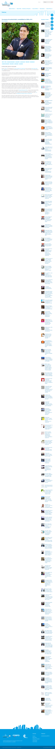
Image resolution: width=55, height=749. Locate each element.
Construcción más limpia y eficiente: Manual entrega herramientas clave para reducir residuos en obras (48, 492)
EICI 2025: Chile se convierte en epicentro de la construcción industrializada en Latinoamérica (48, 532)
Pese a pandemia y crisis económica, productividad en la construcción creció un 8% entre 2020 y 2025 (48, 275)
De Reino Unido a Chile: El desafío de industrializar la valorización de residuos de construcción (48, 329)
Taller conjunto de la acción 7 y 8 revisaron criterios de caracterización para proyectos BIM (48, 526)
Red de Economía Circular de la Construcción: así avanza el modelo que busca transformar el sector (48, 705)
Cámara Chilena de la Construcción (19, 68)
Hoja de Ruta (19, 8)
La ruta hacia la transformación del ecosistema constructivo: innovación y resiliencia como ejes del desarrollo (48, 81)
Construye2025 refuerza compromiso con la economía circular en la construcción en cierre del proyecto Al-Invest (48, 638)
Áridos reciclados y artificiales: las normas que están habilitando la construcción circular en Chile (48, 134)
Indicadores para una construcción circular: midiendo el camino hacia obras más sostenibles (48, 336)
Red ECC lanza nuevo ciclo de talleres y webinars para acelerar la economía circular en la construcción (48, 62)
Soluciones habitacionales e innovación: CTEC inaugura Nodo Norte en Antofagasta (48, 625)
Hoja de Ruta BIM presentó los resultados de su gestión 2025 (48, 245)
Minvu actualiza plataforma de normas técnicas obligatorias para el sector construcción (48, 56)
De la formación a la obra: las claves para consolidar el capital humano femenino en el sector (48, 163)
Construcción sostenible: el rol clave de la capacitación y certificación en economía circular (48, 604)
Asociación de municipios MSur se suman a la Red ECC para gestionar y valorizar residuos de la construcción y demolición (48, 411)
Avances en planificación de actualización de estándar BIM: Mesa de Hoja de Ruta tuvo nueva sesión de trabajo (48, 281)
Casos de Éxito (35, 740)
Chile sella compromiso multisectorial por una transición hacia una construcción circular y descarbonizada (48, 519)
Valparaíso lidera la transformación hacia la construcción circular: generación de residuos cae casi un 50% (48, 189)
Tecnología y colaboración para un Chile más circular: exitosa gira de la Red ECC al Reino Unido (48, 651)
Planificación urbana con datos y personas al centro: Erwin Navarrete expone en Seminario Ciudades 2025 (48, 427)
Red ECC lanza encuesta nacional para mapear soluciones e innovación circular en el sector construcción (48, 196)
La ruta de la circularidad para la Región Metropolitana (48, 287)
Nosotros (34, 736)
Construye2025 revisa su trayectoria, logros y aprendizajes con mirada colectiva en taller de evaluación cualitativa (48, 512)
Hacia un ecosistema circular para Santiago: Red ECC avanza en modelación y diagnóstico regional (48, 268)
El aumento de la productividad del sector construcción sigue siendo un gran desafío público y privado (48, 553)
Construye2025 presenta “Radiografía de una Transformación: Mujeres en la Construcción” (48, 41)
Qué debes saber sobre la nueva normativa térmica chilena (48, 486)
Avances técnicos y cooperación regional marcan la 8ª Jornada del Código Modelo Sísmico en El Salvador (48, 359)
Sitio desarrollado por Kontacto (47, 747)
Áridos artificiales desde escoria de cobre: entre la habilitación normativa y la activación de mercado (48, 109)
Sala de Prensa (35, 741)
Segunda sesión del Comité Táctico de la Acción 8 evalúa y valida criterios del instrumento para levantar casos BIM (48, 645)
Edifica (6, 68)
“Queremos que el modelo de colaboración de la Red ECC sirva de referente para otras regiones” (48, 177)
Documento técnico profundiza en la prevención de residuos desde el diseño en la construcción (48, 567)
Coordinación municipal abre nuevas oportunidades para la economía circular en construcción (48, 102)
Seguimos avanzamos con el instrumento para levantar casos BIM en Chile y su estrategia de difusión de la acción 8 (48, 546)
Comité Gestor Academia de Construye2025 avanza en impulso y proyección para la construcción (48, 403)
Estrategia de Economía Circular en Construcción (24, 93)
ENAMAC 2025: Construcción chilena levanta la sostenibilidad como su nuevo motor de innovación (48, 397)
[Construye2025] (7, 3)
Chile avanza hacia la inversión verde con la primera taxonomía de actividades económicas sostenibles (48, 619)
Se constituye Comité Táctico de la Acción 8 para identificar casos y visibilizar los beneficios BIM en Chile (48, 687)
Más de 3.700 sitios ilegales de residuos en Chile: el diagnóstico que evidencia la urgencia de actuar (48, 121)
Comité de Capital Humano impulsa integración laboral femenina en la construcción (48, 461)
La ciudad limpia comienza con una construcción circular (48, 699)
